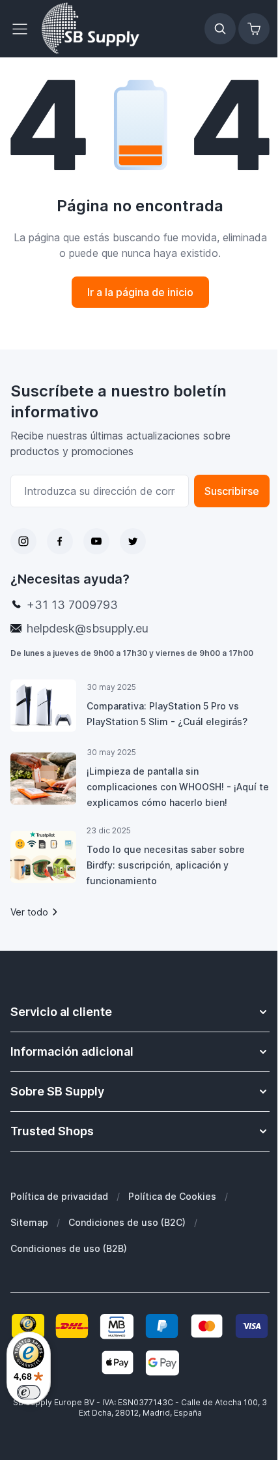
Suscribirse (231, 491)
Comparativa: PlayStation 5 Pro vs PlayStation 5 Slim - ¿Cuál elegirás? (167, 713)
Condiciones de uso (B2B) (68, 1248)
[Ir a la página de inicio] (90, 29)
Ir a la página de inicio (140, 292)
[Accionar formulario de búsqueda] (220, 28)
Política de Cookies (172, 1196)
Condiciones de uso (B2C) (127, 1222)
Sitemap (29, 1222)
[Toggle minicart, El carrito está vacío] (254, 28)
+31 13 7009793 (72, 605)
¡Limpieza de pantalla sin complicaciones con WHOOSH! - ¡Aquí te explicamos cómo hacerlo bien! (178, 787)
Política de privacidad (59, 1196)
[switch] (28, 1392)
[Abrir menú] (23, 29)
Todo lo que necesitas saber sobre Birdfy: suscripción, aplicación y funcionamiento (166, 865)
